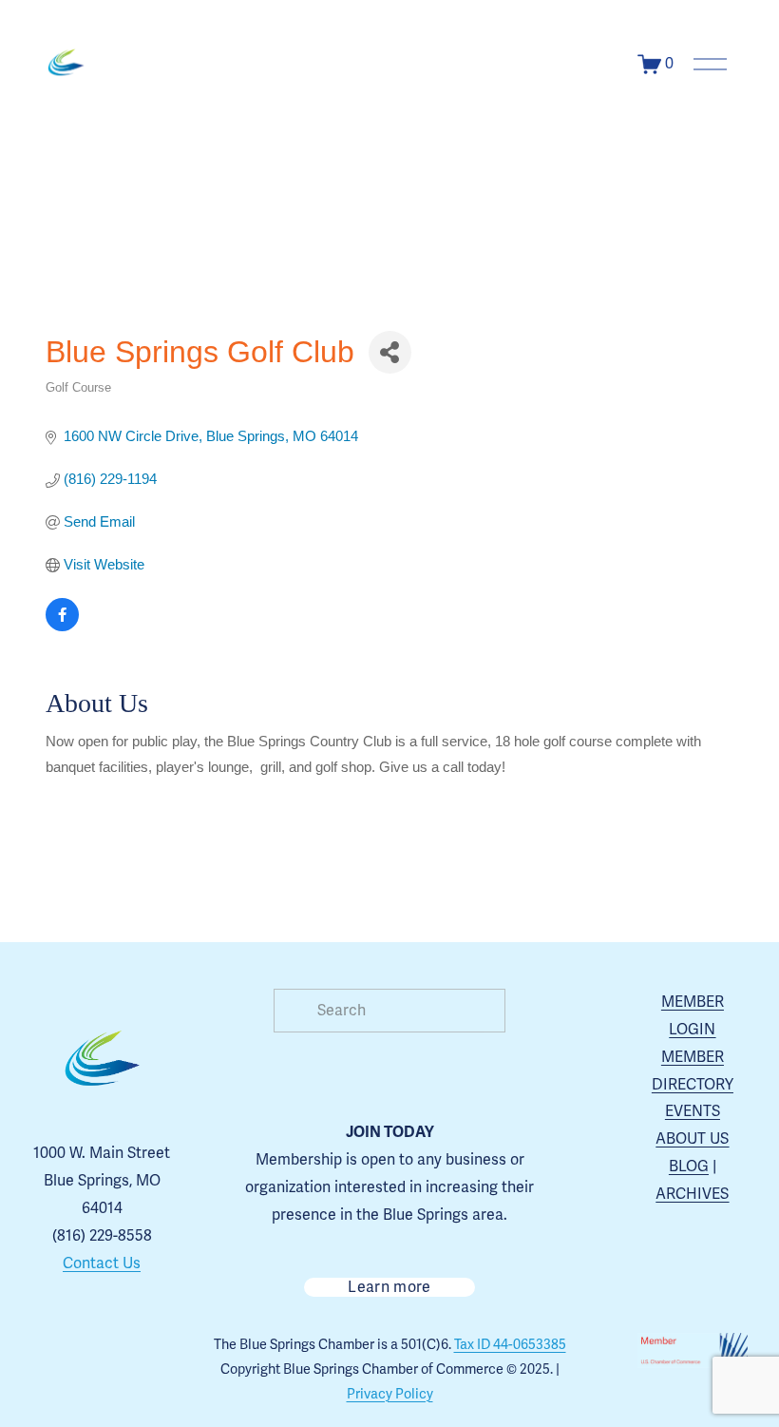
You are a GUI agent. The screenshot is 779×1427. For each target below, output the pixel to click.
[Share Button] (390, 352)
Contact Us (102, 1263)
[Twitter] (145, 1350)
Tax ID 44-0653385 (510, 1345)
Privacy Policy (390, 1394)
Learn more (389, 1287)
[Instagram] (58, 1350)
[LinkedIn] (102, 1394)
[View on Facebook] (62, 626)
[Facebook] (102, 1350)
